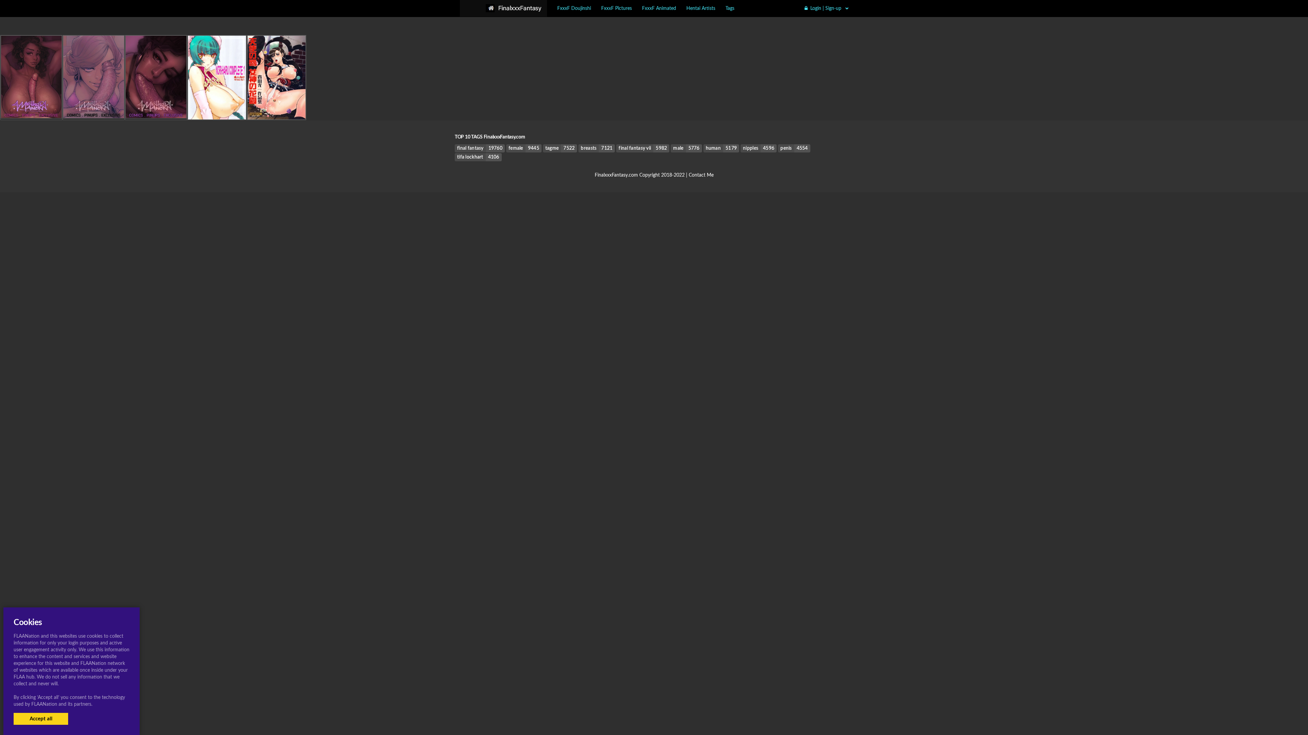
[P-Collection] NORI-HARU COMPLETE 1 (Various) (240, 105)
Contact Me (701, 175)
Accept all (41, 718)
